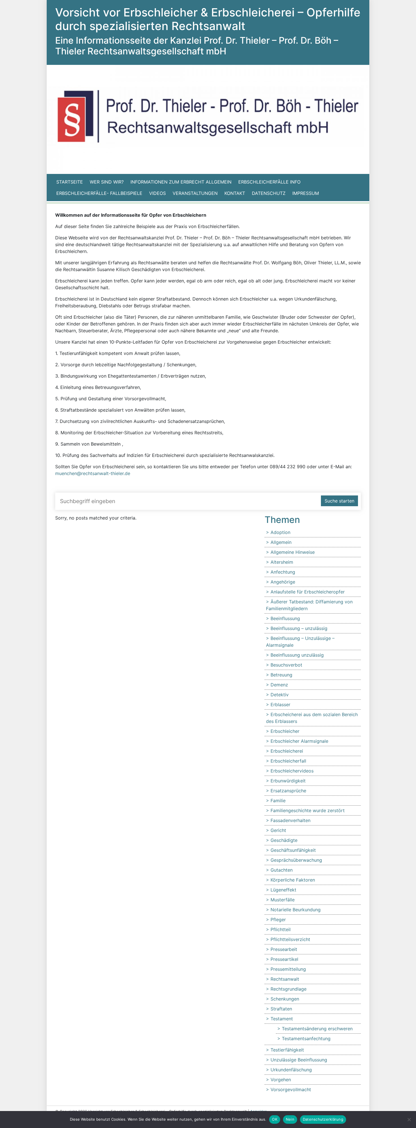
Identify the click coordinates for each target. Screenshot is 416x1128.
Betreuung (281, 675)
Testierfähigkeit (287, 1050)
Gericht (278, 830)
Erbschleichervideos (292, 771)
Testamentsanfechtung (306, 1038)
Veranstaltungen (195, 193)
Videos (157, 193)
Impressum (305, 193)
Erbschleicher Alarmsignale (299, 741)
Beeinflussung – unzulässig (299, 628)
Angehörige (283, 582)
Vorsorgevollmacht (291, 1089)
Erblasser (280, 704)
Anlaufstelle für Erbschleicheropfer (308, 592)
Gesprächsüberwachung (296, 860)
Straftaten (281, 1009)
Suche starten (339, 501)
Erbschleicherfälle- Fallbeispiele (99, 193)
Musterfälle (283, 900)
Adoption (280, 532)
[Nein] (409, 1119)
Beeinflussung (285, 618)
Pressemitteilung (288, 969)
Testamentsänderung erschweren (317, 1028)
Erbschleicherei (287, 751)
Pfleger (278, 919)
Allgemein (281, 542)
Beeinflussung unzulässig (297, 655)
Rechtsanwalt (285, 979)
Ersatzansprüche (288, 790)
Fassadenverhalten (290, 820)
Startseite (69, 182)
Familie (278, 800)
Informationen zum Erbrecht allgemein (180, 182)
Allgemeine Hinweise (293, 552)
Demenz (279, 685)
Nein (290, 1119)
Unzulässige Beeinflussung (299, 1060)
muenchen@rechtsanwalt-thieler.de (92, 473)
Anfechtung (283, 572)
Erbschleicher (285, 731)
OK (274, 1119)
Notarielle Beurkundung (296, 909)
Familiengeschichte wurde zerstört (308, 810)
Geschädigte (284, 840)
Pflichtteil (281, 929)
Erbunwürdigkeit (288, 781)
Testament (282, 1018)
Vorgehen (281, 1079)
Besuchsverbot (286, 665)
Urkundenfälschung (291, 1069)
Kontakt (234, 193)
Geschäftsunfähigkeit (293, 850)
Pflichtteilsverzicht (290, 939)
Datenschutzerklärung (323, 1119)
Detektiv (280, 694)
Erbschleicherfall (288, 761)
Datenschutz (269, 193)
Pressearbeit (284, 949)
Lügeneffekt (283, 890)
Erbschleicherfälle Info (269, 182)
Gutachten (282, 870)
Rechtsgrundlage (288, 989)
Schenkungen (285, 999)
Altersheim (282, 562)
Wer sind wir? (107, 182)
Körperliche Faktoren (293, 880)
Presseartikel (284, 959)
